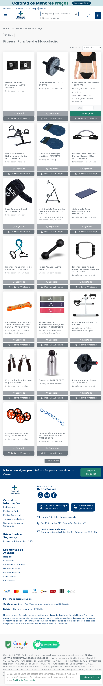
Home (6, 28)
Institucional (8, 9)
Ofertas (42, 9)
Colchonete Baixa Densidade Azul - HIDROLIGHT (81, 211)
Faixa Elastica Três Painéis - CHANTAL (85, 84)
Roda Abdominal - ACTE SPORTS (51, 84)
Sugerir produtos (91, 472)
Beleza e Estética (11, 573)
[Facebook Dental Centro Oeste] (53, 495)
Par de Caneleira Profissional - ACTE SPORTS (15, 85)
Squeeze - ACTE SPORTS (51, 380)
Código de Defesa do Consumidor (13, 524)
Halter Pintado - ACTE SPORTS (50, 268)
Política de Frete (11, 511)
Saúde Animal (9, 576)
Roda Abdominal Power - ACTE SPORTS (85, 381)
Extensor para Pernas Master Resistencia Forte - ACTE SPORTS (85, 269)
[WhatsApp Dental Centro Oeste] (40, 495)
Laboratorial (9, 561)
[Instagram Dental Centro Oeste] (47, 495)
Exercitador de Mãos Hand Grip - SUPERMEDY (18, 381)
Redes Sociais (21, 9)
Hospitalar (8, 557)
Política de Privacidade (24, 680)
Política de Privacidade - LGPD (18, 541)
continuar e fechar (90, 677)
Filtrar (10, 35)
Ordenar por (75, 47)
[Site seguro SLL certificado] (16, 645)
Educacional (9, 580)
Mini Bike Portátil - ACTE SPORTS (84, 323)
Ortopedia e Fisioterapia (15, 564)
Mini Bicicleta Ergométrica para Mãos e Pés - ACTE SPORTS (52, 211)
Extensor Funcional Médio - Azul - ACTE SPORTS (18, 268)
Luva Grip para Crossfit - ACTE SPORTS (17, 210)
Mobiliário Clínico (11, 569)
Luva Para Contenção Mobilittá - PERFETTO (49, 155)
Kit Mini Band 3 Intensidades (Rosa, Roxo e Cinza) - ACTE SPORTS (51, 324)
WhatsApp (33, 9)
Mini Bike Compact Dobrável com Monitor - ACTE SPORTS (17, 156)
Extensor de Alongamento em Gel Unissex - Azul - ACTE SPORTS (52, 435)
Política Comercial (12, 515)
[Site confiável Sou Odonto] (46, 645)
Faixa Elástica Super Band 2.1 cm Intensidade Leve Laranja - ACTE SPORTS (18, 324)
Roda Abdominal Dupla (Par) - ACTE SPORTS (17, 434)
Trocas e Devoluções (13, 519)
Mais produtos (52, 461)
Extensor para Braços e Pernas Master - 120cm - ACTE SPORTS (84, 156)
